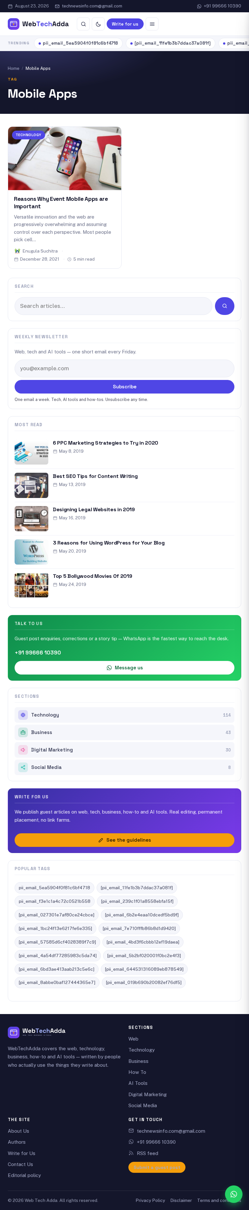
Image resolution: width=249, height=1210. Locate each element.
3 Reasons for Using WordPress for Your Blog (108, 542)
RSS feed (147, 1153)
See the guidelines (128, 840)
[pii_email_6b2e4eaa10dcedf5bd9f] (142, 914)
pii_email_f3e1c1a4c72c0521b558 (54, 901)
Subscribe (124, 387)
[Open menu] (152, 23)
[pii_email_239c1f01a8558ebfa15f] (137, 901)
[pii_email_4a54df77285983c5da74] (58, 955)
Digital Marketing (131, 750)
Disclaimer (181, 1200)
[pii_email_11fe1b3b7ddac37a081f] (173, 43)
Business (131, 732)
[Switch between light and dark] (98, 23)
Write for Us (21, 1153)
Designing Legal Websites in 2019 (94, 509)
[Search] (83, 23)
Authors (17, 1142)
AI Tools (138, 1083)
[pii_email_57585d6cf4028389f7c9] (57, 942)
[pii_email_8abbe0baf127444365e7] (57, 982)
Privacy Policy (150, 1200)
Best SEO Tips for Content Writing (95, 476)
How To (137, 1072)
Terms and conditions (219, 1200)
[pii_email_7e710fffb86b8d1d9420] (139, 928)
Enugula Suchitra (40, 251)
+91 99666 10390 (222, 6)
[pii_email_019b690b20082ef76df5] (144, 982)
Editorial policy (24, 1175)
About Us (18, 1131)
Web (133, 1039)
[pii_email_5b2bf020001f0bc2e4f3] (144, 955)
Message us (129, 667)
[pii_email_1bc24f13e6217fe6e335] (55, 928)
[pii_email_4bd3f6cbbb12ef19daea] (143, 942)
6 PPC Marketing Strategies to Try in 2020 (105, 442)
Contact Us (20, 1164)
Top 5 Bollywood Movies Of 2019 (92, 576)
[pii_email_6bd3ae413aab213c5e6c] (56, 969)
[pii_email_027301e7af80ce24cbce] (56, 914)
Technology (29, 134)
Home (13, 68)
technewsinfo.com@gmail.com (92, 6)
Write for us (125, 24)
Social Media (131, 767)
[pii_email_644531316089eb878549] (144, 969)
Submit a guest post (157, 1167)
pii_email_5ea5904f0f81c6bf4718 (80, 43)
